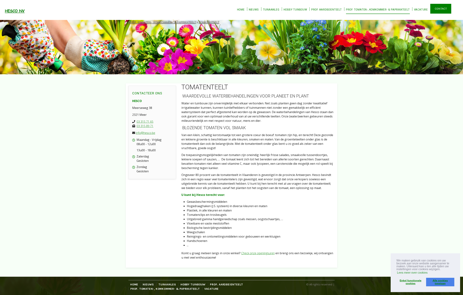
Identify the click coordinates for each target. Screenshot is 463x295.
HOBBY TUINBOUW (295, 9)
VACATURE (421, 9)
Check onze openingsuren (258, 253)
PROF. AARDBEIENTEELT (326, 9)
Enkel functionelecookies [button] (410, 282)
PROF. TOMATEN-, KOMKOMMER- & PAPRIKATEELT (378, 9)
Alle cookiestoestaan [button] (440, 282)
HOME (241, 9)
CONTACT (441, 8)
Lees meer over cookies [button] (412, 272)
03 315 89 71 (145, 126)
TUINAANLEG (271, 9)
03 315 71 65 (145, 122)
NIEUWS (254, 9)
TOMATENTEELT (209, 22)
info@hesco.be (145, 133)
